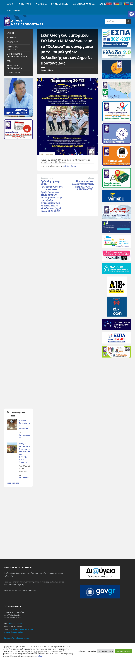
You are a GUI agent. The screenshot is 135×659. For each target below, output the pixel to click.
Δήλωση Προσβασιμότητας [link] (16, 638)
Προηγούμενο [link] (47, 178)
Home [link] (43, 70)
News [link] (50, 70)
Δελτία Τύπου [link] (69, 166)
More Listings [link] (13, 483)
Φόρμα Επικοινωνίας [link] (13, 632)
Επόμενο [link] (90, 178)
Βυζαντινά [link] (23, 477)
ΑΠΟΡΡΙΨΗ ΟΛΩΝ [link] (106, 651)
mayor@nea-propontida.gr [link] (21, 629)
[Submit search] (128, 21)
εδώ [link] (40, 656)
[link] (131, 14)
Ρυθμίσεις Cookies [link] (87, 651)
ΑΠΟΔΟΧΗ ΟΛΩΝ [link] (123, 651)
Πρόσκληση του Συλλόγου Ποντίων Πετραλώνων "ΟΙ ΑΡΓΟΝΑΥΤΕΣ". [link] (83, 185)
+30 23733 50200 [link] (15, 624)
